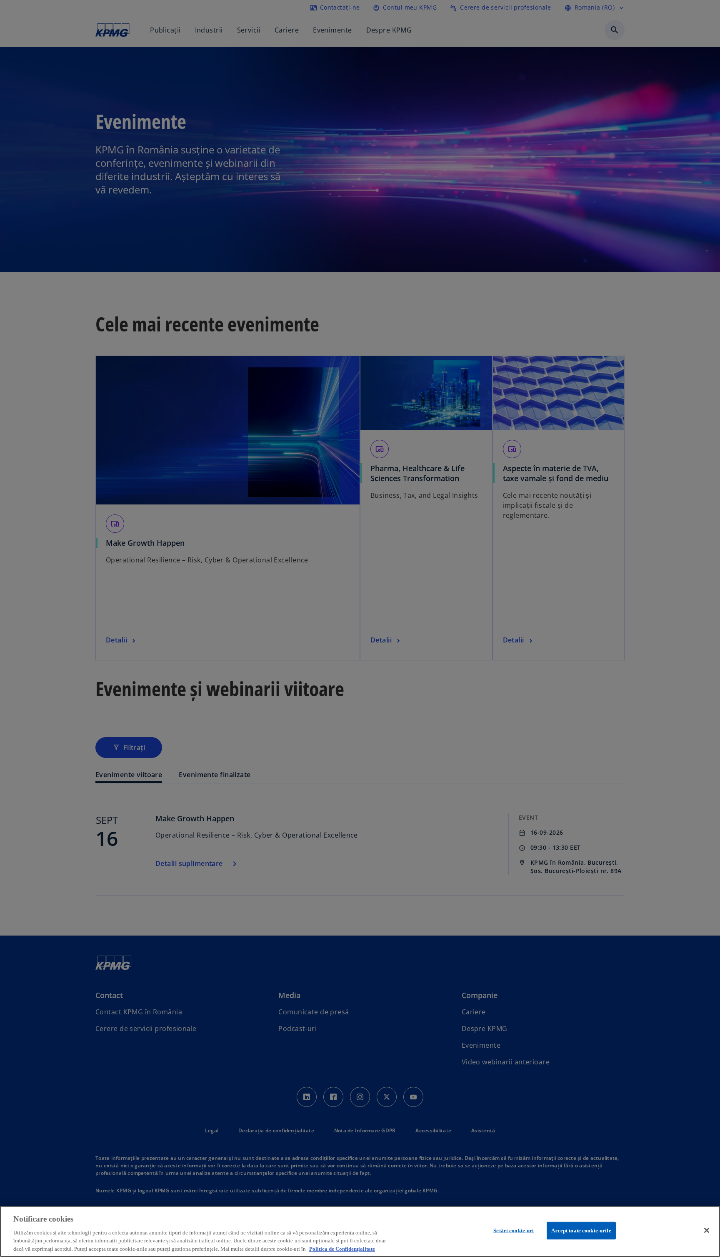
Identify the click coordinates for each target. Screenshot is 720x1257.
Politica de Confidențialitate (342, 1248)
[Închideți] (707, 1230)
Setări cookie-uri (513, 1230)
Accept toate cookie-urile (581, 1230)
